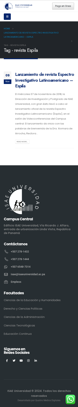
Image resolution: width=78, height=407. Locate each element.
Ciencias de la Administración (24, 317)
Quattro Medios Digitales (47, 400)
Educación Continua (18, 334)
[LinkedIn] (36, 360)
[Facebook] (7, 360)
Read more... (22, 141)
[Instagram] (28, 360)
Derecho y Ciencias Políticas (23, 309)
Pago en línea (63, 6)
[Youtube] (21, 360)
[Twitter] (14, 360)
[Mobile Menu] (7, 16)
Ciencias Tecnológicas (19, 325)
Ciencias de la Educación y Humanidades (32, 300)
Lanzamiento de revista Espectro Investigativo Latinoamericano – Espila (44, 80)
